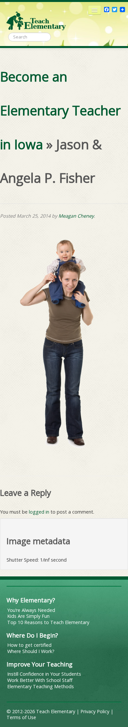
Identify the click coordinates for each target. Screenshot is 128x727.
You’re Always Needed (31, 610)
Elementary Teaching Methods (40, 686)
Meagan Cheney (76, 216)
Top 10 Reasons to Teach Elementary (48, 622)
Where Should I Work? (30, 651)
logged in (39, 512)
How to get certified (29, 645)
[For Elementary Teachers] (36, 18)
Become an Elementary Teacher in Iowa (60, 110)
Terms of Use (21, 717)
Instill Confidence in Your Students (44, 674)
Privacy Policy (94, 711)
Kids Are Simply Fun (28, 616)
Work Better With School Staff (40, 680)
